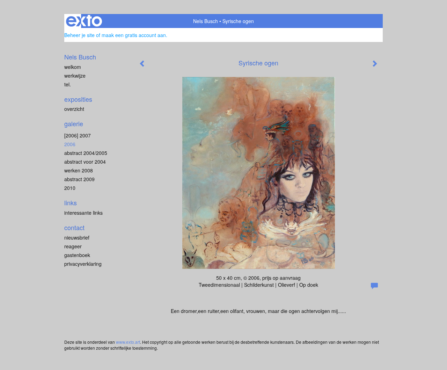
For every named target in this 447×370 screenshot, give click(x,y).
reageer (73, 246)
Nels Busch (205, 20)
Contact (74, 227)
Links (70, 202)
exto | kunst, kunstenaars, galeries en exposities (84, 21)
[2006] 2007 (77, 135)
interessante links (83, 212)
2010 (69, 187)
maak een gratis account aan (134, 34)
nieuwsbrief (76, 237)
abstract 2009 (79, 179)
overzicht (74, 108)
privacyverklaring (83, 263)
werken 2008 (78, 170)
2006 (69, 144)
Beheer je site (79, 34)
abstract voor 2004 (85, 161)
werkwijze (75, 75)
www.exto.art (128, 342)
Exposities (78, 99)
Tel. (67, 84)
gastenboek (77, 254)
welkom (72, 66)
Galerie (73, 123)
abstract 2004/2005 (85, 152)
